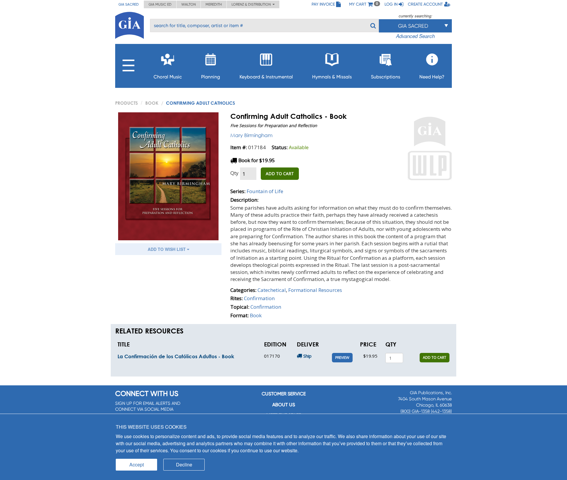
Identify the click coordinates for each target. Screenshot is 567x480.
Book (151, 103)
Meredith (214, 4)
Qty (234, 173)
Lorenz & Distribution (252, 4)
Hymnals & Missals (332, 77)
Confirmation (259, 298)
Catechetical (272, 290)
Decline (184, 464)
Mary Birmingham (251, 135)
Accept (136, 464)
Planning (210, 77)
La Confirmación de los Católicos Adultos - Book (176, 356)
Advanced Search (415, 36)
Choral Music (168, 77)
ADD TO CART (280, 173)
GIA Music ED (160, 4)
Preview (342, 358)
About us (283, 404)
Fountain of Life (265, 191)
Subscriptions (385, 77)
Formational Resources (315, 290)
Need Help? (431, 77)
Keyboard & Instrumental (266, 77)
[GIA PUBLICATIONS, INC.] (129, 24)
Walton (188, 4)
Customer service (284, 394)
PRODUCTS (126, 103)
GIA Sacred (128, 4)
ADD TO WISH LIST (167, 249)
